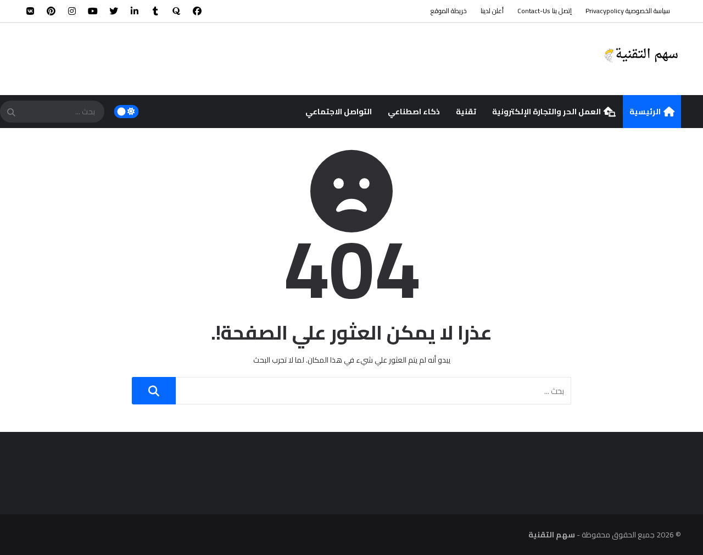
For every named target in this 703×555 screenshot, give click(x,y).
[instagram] (72, 11)
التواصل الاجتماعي (338, 111)
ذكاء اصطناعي (414, 111)
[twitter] (113, 11)
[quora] (176, 11)
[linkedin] (134, 11)
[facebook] (197, 11)
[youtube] (93, 11)
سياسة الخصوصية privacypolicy (627, 10)
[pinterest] (51, 11)
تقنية (466, 111)
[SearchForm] (11, 113)
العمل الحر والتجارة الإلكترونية (546, 111)
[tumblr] (155, 11)
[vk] (30, 11)
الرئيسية (645, 111)
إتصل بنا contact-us (544, 10)
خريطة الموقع (449, 10)
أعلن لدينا (492, 10)
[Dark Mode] (126, 111)
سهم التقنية (551, 535)
